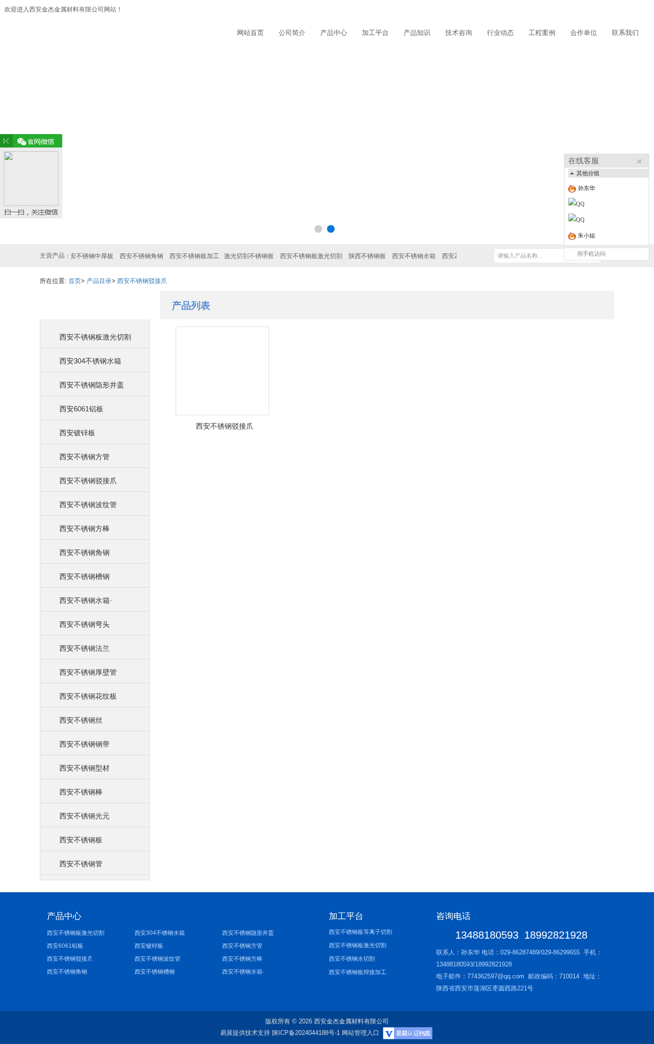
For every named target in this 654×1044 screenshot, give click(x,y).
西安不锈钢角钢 (84, 552)
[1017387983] (610, 204)
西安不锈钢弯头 (84, 624)
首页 (74, 280)
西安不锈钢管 (80, 864)
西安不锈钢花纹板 (88, 696)
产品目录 (99, 280)
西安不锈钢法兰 (84, 648)
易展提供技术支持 (245, 1032)
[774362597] (610, 220)
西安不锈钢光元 (84, 816)
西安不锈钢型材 (84, 768)
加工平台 (375, 32)
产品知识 (417, 32)
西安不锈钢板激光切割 (95, 337)
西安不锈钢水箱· (85, 600)
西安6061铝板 (81, 409)
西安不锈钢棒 (80, 792)
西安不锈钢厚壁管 (88, 672)
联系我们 (625, 32)
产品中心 (333, 32)
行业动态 (500, 32)
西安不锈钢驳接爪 (142, 280)
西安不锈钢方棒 (84, 528)
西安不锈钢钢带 (84, 744)
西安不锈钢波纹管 (88, 504)
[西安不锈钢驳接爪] (222, 371)
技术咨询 (458, 32)
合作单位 (583, 32)
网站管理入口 (360, 1032)
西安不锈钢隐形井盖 (91, 385)
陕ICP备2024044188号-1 (306, 1032)
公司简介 (292, 32)
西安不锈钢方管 (84, 457)
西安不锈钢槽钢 (84, 576)
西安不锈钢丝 (80, 720)
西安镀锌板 (77, 433)
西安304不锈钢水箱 (90, 361)
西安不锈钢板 (80, 840)
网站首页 (250, 32)
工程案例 (542, 32)
